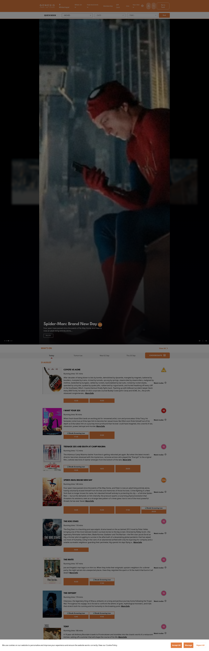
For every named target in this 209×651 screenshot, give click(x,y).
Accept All (176, 645)
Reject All (200, 645)
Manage (188, 645)
